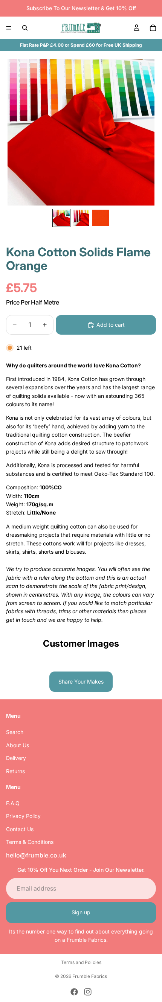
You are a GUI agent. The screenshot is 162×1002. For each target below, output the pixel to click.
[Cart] (153, 28)
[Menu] (8, 28)
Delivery (16, 758)
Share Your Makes (81, 681)
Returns (15, 771)
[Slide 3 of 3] (100, 218)
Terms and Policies (81, 962)
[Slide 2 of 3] (81, 218)
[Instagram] (87, 991)
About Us (17, 745)
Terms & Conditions (29, 842)
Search (14, 732)
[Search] (25, 28)
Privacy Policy (23, 816)
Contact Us (20, 829)
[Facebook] (74, 991)
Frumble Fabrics (89, 976)
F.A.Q (13, 803)
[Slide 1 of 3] (61, 218)
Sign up (81, 912)
